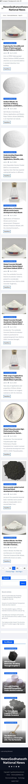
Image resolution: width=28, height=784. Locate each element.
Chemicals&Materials (10, 43)
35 (17, 568)
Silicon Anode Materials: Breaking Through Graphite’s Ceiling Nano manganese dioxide (11, 597)
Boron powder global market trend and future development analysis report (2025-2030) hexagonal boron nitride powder (14, 491)
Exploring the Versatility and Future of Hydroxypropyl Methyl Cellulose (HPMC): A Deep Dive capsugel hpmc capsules (14, 50)
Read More (7, 69)
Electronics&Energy (11, 778)
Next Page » (19, 571)
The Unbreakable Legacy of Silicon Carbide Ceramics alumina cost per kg (13, 609)
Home (8, 775)
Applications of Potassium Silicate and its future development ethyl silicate (13, 210)
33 (10, 568)
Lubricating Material (7, 751)
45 (24, 568)
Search (6, 578)
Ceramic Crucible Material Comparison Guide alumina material (13, 604)
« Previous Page (9, 571)
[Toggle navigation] (2, 8)
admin (5, 53)
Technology (21, 778)
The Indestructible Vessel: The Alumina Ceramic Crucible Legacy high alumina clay (13, 623)
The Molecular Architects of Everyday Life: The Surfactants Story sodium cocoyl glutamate (14, 616)
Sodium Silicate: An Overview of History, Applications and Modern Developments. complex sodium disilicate (13, 106)
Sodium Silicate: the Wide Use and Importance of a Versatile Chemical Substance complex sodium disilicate (14, 545)
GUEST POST (15, 781)
